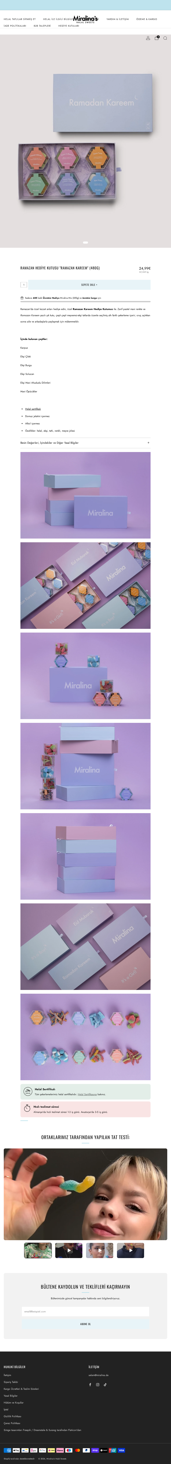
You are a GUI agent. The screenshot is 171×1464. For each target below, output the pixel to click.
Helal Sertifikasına (87, 1094)
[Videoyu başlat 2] (68, 1250)
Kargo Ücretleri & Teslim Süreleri (21, 1389)
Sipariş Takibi (11, 1382)
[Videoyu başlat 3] (99, 1250)
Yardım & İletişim (118, 19)
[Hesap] (148, 38)
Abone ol (85, 1324)
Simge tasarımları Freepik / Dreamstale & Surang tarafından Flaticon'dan (42, 1430)
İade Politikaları (15, 25)
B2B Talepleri (42, 25)
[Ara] (165, 38)
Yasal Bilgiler (11, 1396)
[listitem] (85, 5)
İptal (6, 1409)
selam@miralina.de (98, 1375)
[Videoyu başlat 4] (130, 1250)
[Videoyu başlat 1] (38, 1250)
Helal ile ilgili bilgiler (58, 19)
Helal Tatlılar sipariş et (20, 19)
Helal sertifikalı (33, 409)
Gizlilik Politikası (12, 1416)
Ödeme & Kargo (146, 19)
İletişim (7, 1375)
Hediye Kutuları (68, 25)
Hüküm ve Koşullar (14, 1403)
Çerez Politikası (12, 1423)
